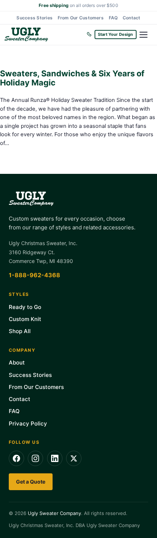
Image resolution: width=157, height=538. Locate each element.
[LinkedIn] (54, 458)
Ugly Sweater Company (54, 513)
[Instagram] (35, 458)
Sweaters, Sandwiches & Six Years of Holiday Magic (72, 78)
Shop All (20, 331)
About (17, 362)
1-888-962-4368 (34, 275)
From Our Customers (81, 17)
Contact (132, 17)
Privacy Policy (28, 423)
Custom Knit (25, 319)
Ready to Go (25, 307)
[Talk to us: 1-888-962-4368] (89, 34)
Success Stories (34, 17)
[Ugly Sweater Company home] (43, 34)
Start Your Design (115, 34)
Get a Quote (30, 481)
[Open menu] (146, 34)
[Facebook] (16, 458)
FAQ (113, 17)
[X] (73, 458)
